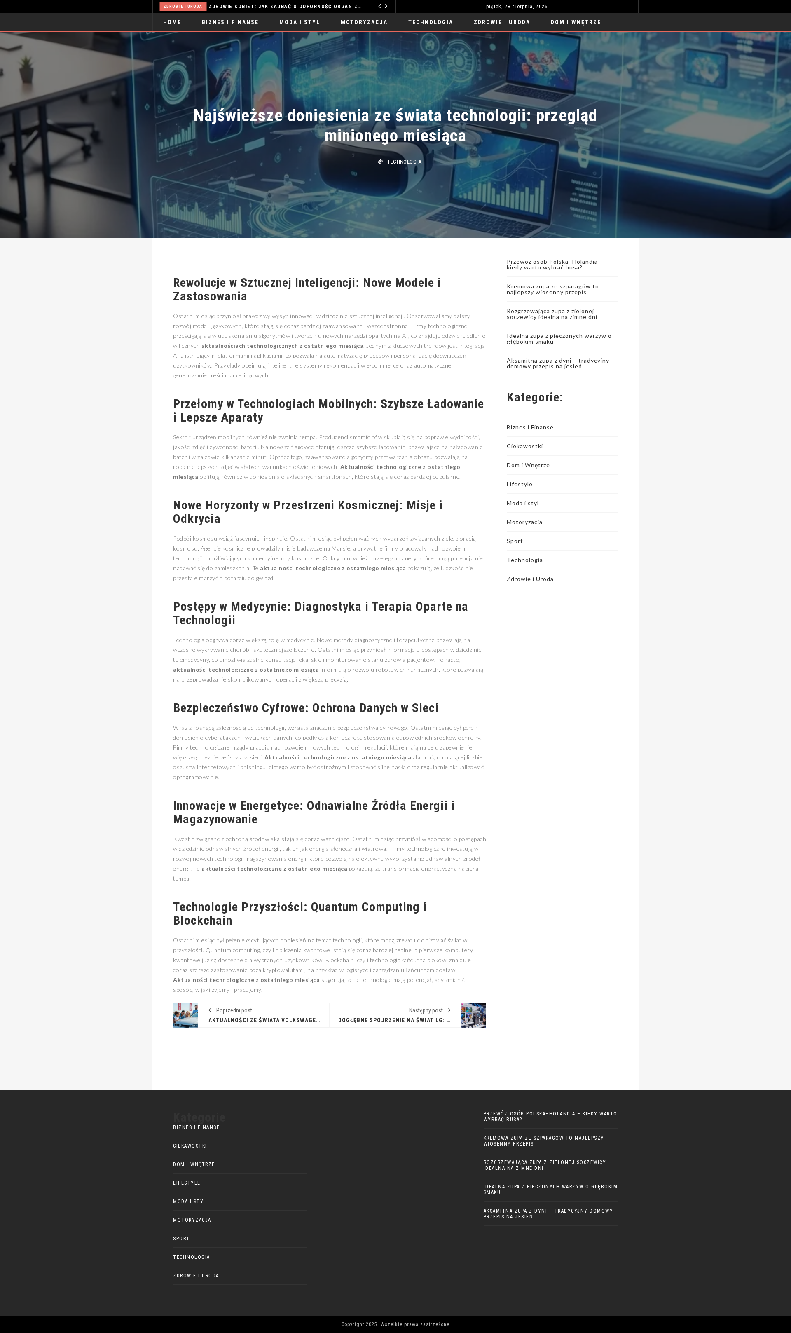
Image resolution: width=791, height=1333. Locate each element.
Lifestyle (520, 483)
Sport (515, 540)
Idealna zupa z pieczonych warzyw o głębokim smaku (559, 338)
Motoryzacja (364, 22)
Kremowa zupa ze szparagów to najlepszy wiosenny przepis (553, 289)
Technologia (220, 6)
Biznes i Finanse (230, 22)
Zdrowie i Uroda (502, 22)
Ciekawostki (525, 446)
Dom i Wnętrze (576, 22)
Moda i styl (299, 22)
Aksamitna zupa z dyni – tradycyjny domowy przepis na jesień (558, 363)
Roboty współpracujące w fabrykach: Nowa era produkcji (319, 6)
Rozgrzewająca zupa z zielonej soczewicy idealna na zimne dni (552, 313)
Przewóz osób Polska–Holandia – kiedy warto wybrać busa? (555, 264)
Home (172, 22)
